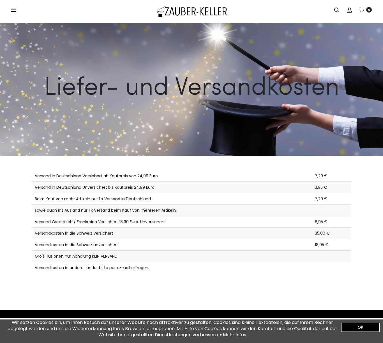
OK (360, 327)
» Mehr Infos (233, 335)
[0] (362, 10)
